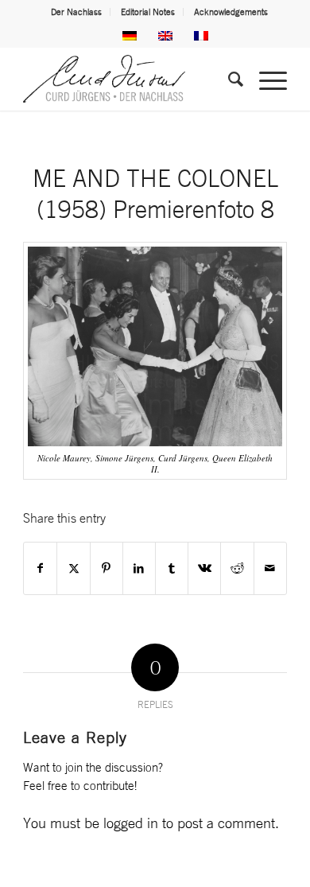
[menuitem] (76, 12)
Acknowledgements (231, 12)
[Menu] (265, 79)
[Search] (227, 79)
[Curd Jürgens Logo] (128, 79)
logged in (130, 822)
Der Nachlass (76, 12)
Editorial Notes (148, 12)
